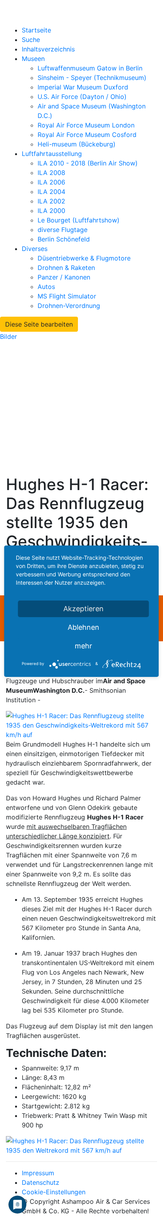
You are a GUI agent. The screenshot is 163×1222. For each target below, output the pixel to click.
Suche (31, 40)
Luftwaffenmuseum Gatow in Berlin (90, 68)
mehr (83, 646)
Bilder (8, 336)
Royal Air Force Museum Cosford (87, 135)
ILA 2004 (51, 192)
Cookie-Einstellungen (53, 1192)
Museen (33, 59)
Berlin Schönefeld (64, 239)
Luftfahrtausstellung (52, 154)
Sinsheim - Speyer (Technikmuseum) (92, 78)
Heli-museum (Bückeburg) (77, 144)
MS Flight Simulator (67, 296)
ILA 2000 (51, 211)
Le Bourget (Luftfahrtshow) (78, 220)
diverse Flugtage (62, 230)
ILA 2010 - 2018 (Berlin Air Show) (88, 163)
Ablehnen (83, 627)
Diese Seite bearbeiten (39, 324)
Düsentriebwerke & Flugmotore (84, 258)
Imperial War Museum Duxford (83, 87)
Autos (46, 287)
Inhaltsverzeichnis (48, 49)
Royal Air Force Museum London (86, 125)
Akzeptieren (83, 608)
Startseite (36, 30)
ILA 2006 (51, 182)
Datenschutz (40, 1182)
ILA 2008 (51, 173)
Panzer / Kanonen (64, 277)
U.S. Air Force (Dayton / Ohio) (82, 97)
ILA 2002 (51, 201)
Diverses (34, 249)
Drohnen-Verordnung (69, 306)
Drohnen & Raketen (66, 268)
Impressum (38, 1173)
